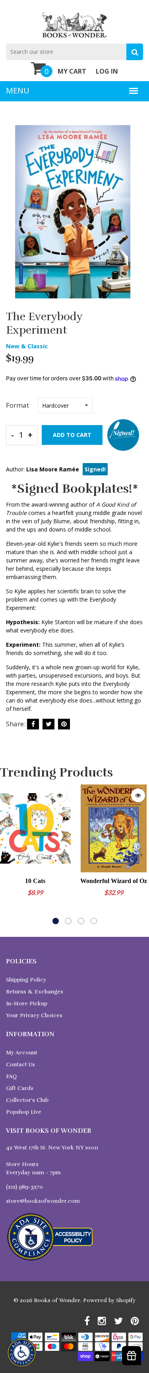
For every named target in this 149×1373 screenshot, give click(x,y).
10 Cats (35, 880)
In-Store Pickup (26, 1003)
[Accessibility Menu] (22, 1353)
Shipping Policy (26, 979)
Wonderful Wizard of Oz (113, 880)
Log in (107, 71)
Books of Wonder (57, 1300)
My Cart (72, 71)
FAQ (11, 1076)
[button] (55, 921)
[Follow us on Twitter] (48, 724)
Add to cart (72, 435)
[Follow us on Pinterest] (64, 724)
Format (17, 405)
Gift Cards (19, 1088)
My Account (21, 1052)
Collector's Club (27, 1100)
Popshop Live (23, 1112)
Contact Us (20, 1064)
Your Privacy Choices (34, 1015)
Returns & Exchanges (34, 991)
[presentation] (8, 854)
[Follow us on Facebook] (33, 724)
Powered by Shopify (109, 1300)
